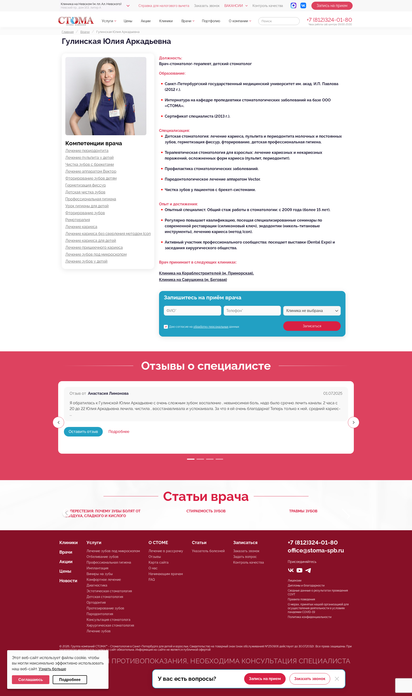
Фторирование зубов (85, 213)
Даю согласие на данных (204, 326)
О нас (153, 568)
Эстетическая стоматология (109, 591)
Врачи (186, 21)
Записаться (312, 326)
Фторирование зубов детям (91, 178)
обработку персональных (210, 326)
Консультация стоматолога (108, 620)
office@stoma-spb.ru (316, 550)
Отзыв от (78, 393)
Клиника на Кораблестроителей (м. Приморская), (206, 273)
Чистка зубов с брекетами (89, 164)
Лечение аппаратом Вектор (90, 171)
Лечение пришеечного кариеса (94, 247)
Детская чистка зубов (85, 192)
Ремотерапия (77, 220)
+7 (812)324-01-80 (329, 19)
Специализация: (174, 130)
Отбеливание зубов (102, 557)
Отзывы (155, 557)
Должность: (170, 58)
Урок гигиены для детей (87, 206)
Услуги (107, 21)
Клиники (166, 21)
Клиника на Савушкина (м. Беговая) (193, 279)
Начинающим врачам (166, 574)
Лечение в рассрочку (166, 551)
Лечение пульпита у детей (89, 157)
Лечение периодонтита (86, 150)
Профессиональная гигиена (90, 199)
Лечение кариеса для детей (90, 240)
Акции (145, 21)
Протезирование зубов (105, 608)
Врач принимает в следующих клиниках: (198, 262)
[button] (353, 422)
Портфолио (211, 21)
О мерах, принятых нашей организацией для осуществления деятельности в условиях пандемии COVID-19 (318, 608)
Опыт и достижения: (178, 204)
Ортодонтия (96, 602)
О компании (238, 21)
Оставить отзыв (83, 431)
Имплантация (97, 568)
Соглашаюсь (30, 680)
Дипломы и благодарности (306, 585)
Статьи (199, 542)
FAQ (152, 580)
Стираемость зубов (206, 511)
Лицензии (294, 580)
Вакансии (233, 6)
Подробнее (118, 431)
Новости (68, 580)
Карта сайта (159, 562)
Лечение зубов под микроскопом (96, 254)
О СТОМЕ (158, 542)
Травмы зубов (303, 511)
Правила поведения (301, 599)
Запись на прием (332, 5)
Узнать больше (52, 669)
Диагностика (97, 585)
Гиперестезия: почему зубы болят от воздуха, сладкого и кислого (102, 513)
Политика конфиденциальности (309, 617)
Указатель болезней (208, 551)
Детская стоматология (105, 597)
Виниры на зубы (100, 574)
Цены (128, 21)
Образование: (172, 73)
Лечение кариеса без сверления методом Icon (108, 233)
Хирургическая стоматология (110, 625)
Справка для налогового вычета (164, 6)
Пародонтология (100, 614)
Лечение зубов (99, 631)
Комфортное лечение (104, 580)
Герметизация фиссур (85, 185)
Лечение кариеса (81, 226)
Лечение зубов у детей (86, 261)
